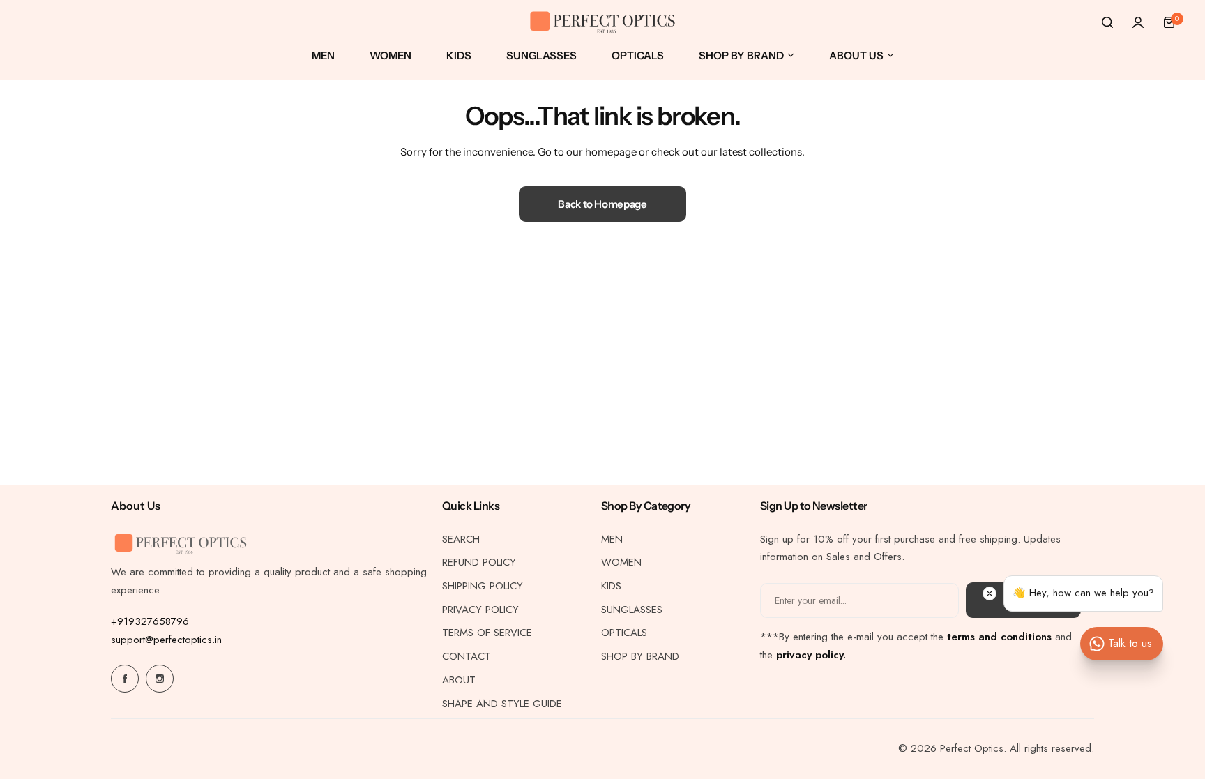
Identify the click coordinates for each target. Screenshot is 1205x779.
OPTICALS (624, 632)
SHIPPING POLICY (482, 585)
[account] (1138, 22)
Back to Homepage (602, 204)
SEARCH (461, 539)
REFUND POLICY (479, 562)
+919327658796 (150, 621)
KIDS (611, 585)
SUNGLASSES (631, 609)
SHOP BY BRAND (640, 656)
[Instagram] (160, 679)
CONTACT (466, 656)
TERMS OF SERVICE (487, 632)
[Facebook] (125, 679)
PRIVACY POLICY (480, 609)
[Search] (1107, 22)
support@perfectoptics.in (166, 639)
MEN (612, 539)
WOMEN (621, 562)
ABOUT (459, 680)
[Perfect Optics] (602, 23)
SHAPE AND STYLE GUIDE (502, 703)
